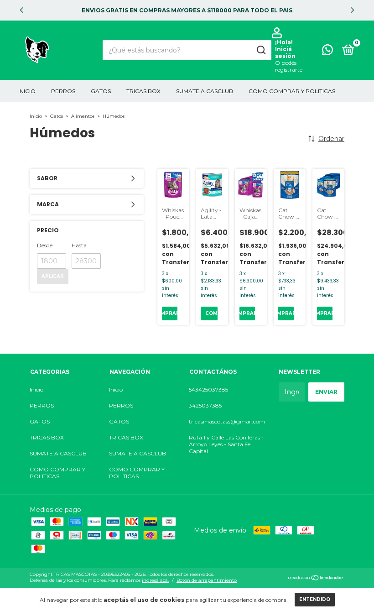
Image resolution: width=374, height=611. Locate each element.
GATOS (101, 91)
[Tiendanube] (315, 578)
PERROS (63, 91)
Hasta (79, 245)
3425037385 (205, 405)
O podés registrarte (288, 66)
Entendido (314, 599)
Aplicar (53, 276)
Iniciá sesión (285, 52)
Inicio (27, 91)
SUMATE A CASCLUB (204, 91)
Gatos (56, 116)
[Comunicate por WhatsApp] (327, 52)
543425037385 (208, 389)
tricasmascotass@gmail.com (227, 421)
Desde (44, 245)
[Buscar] (260, 50)
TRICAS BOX (143, 91)
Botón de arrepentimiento (207, 580)
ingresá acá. (155, 580)
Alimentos (82, 116)
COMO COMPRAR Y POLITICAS (292, 91)
